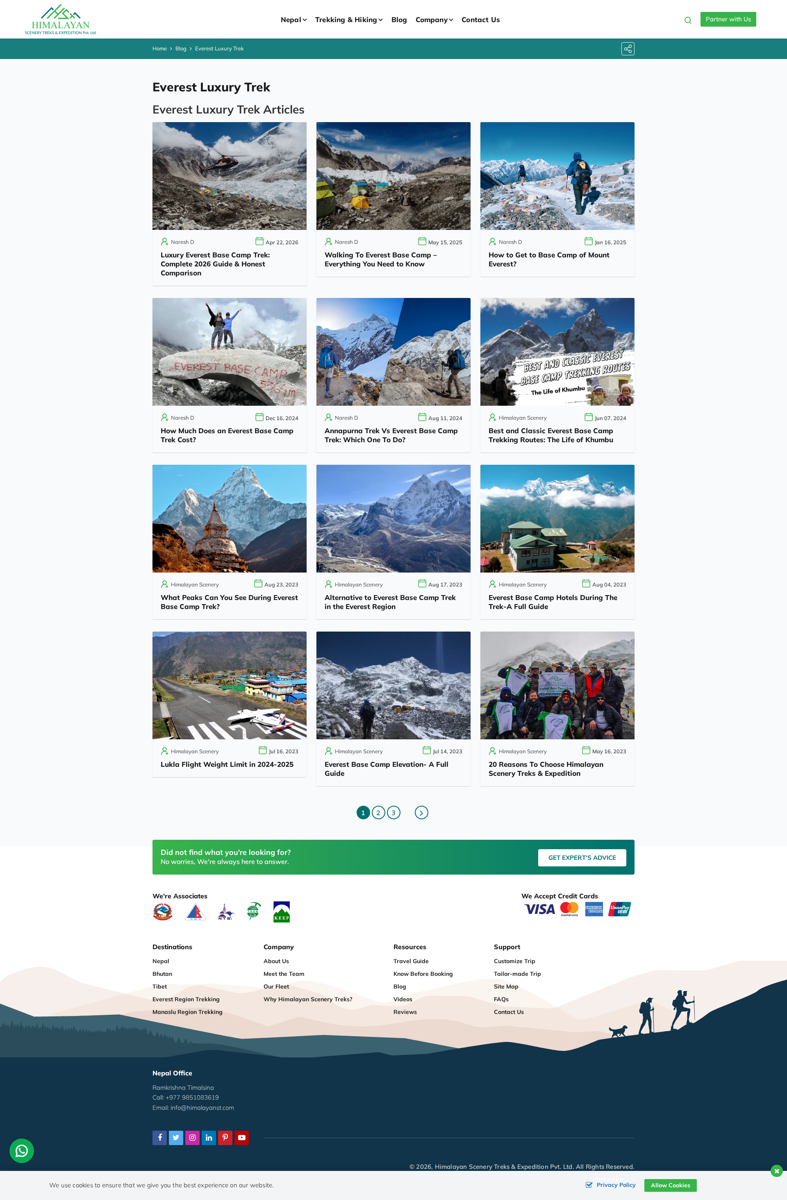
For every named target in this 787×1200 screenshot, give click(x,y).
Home (159, 48)
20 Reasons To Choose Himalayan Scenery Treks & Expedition (546, 768)
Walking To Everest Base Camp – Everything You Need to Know (381, 259)
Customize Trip (514, 961)
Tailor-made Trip (517, 973)
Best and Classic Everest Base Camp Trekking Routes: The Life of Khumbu (551, 435)
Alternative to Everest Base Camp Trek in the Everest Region (390, 602)
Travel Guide (411, 961)
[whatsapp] (22, 1153)
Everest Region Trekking (186, 999)
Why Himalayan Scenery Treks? (308, 999)
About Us (276, 961)
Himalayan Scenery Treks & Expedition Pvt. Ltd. (504, 1166)
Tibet (159, 986)
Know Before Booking (423, 973)
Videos (403, 999)
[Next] (421, 812)
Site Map (506, 986)
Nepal (160, 961)
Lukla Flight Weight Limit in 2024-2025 (227, 764)
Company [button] (432, 19)
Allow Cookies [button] (670, 1185)
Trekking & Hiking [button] (346, 19)
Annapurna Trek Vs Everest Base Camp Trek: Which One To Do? (391, 435)
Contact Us (481, 19)
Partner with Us (728, 19)
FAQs (501, 999)
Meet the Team (284, 973)
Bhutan (162, 973)
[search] (688, 21)
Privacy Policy (616, 1185)
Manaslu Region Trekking (187, 1012)
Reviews (405, 1012)
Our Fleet (276, 986)
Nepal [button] (291, 19)
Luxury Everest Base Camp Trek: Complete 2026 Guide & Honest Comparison (215, 263)
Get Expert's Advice (582, 857)
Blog (399, 19)
